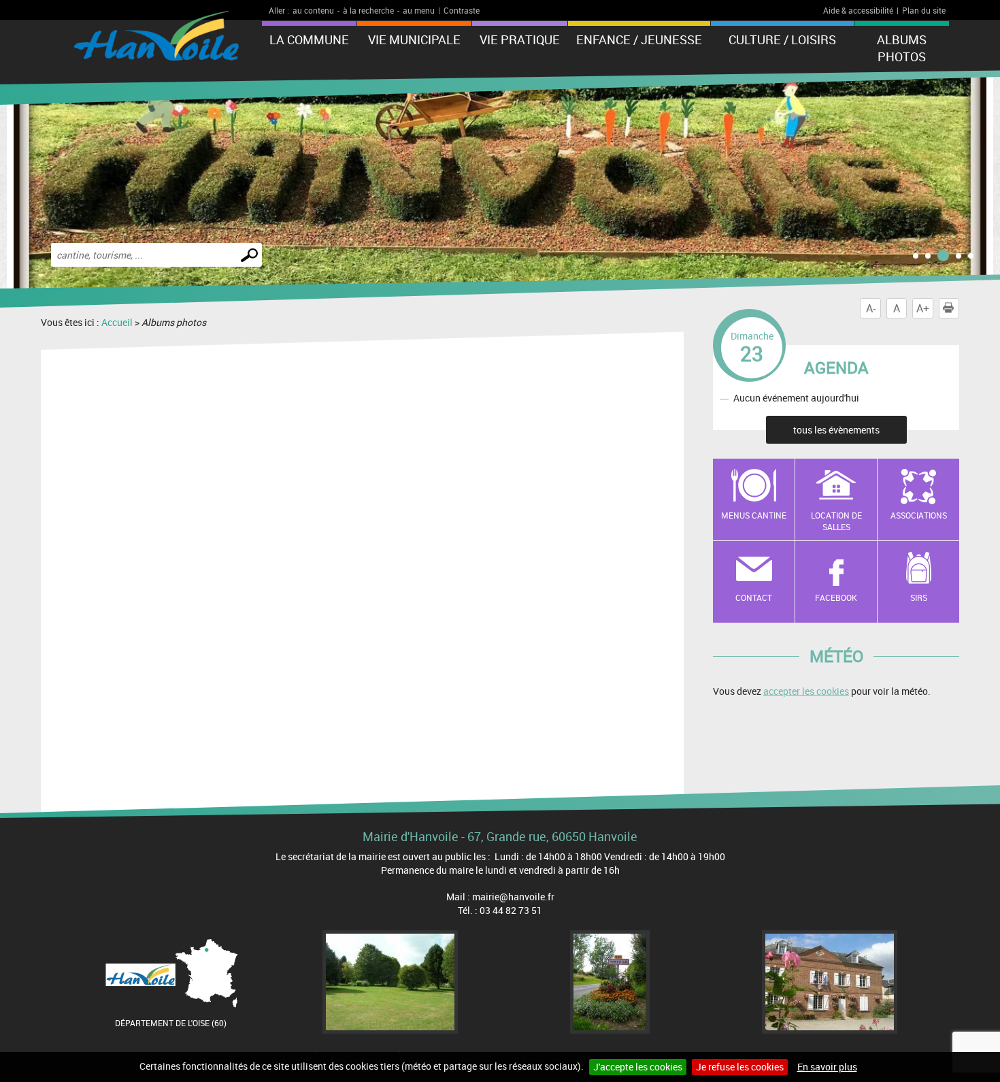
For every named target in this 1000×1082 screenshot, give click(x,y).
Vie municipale (414, 39)
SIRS (918, 597)
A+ (922, 308)
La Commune (309, 39)
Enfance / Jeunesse (639, 39)
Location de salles (836, 521)
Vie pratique (520, 39)
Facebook (836, 597)
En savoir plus (827, 1066)
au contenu (313, 10)
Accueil (117, 322)
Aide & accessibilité (858, 10)
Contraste (462, 10)
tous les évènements (836, 429)
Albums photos (902, 48)
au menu (419, 10)
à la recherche (368, 10)
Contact (753, 597)
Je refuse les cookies (740, 1066)
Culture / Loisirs (782, 39)
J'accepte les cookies (637, 1066)
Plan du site (924, 10)
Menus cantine (753, 515)
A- (871, 308)
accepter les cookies (806, 691)
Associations (918, 515)
